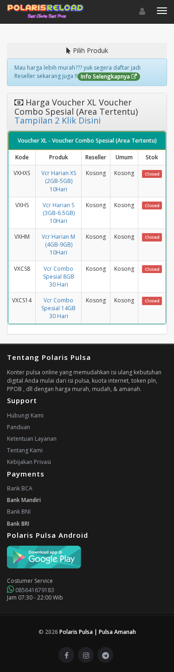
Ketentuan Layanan (32, 439)
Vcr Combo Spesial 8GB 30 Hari (58, 276)
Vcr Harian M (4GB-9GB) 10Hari (58, 244)
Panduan (18, 427)
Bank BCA (19, 488)
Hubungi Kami (25, 415)
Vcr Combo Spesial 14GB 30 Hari (58, 308)
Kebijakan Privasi (29, 462)
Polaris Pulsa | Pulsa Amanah (97, 632)
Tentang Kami (25, 450)
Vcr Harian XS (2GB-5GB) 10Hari (58, 181)
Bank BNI (19, 511)
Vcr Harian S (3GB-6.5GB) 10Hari (59, 213)
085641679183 (34, 590)
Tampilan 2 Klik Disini (57, 120)
